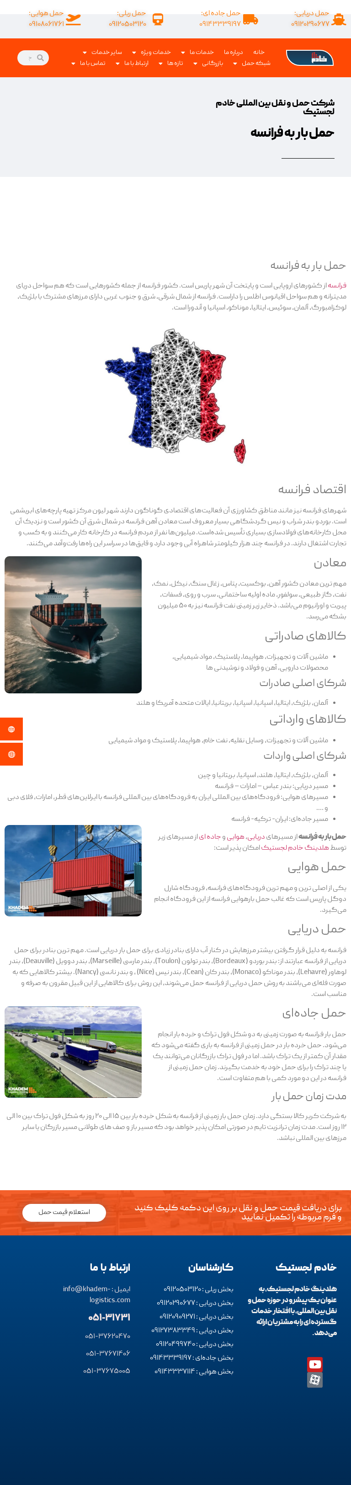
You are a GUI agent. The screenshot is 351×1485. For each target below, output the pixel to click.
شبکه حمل (256, 63)
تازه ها (175, 63)
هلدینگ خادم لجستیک (295, 848)
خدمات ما (202, 52)
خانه (259, 52)
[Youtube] (315, 1365)
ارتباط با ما (136, 63)
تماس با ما (93, 63)
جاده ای (210, 837)
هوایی (236, 837)
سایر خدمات (106, 52)
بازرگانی (212, 63)
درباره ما (233, 52)
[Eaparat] (315, 1380)
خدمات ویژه (156, 52)
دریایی (256, 837)
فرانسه (337, 286)
